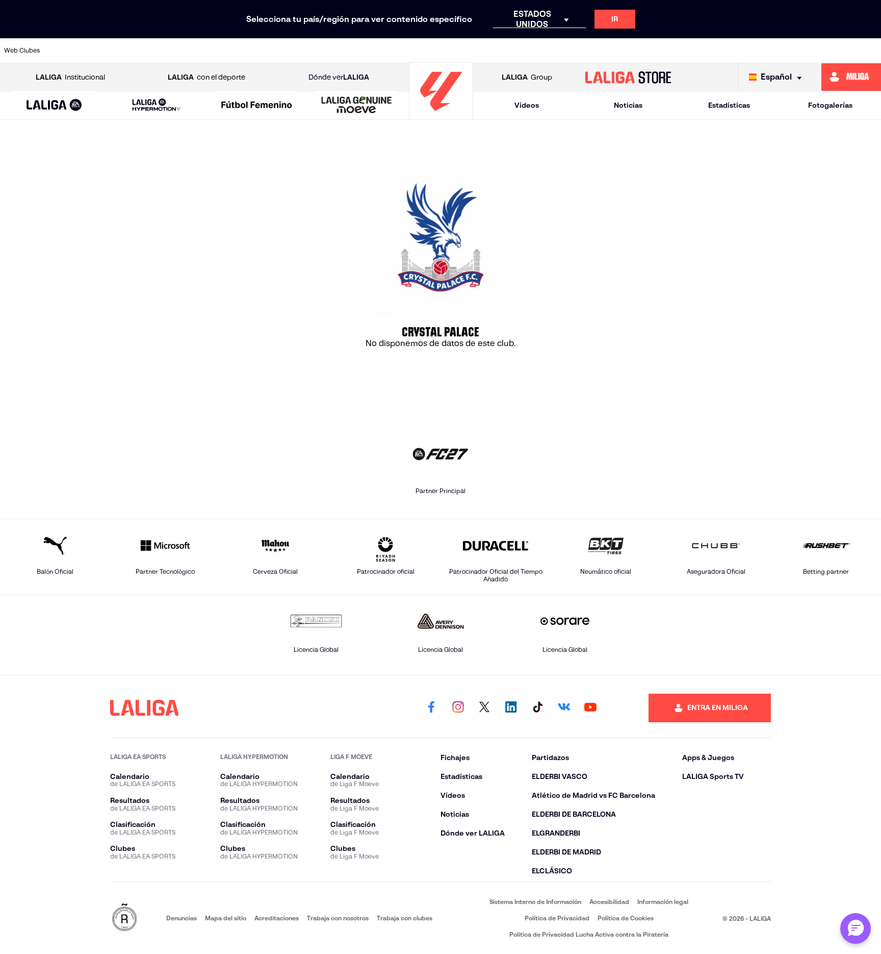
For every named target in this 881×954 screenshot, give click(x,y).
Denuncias (181, 918)
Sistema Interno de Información (535, 901)
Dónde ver (338, 77)
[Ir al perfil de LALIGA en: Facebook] (431, 708)
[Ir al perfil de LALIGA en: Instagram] (458, 708)
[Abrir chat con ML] (855, 928)
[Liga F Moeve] (257, 105)
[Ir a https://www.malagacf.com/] (450, 50)
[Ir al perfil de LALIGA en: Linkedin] (511, 708)
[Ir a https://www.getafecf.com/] (367, 50)
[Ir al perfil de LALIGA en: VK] (564, 708)
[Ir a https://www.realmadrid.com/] (702, 50)
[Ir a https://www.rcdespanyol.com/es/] (618, 50)
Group (527, 77)
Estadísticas (729, 105)
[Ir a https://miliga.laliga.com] (851, 77)
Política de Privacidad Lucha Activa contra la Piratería (588, 934)
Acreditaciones (276, 918)
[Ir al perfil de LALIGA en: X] (484, 708)
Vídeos (526, 105)
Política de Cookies (626, 918)
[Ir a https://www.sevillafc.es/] (785, 50)
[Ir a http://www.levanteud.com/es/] (409, 50)
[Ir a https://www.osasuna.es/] (157, 50)
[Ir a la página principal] (441, 115)
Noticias (628, 105)
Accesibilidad (609, 901)
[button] (54, 105)
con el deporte (206, 77)
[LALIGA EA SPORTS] (54, 105)
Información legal (662, 901)
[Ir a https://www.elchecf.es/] (283, 50)
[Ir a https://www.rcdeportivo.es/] (576, 50)
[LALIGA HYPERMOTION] (156, 105)
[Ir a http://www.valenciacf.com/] (827, 50)
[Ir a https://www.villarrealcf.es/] (869, 50)
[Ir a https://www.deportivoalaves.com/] (241, 50)
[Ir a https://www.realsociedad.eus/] (744, 50)
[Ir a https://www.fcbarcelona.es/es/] (325, 50)
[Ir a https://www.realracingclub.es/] (492, 50)
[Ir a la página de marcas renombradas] (124, 918)
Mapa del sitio (225, 918)
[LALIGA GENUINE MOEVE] (356, 105)
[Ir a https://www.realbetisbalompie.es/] (660, 50)
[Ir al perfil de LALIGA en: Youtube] (590, 708)
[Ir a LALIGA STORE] (628, 77)
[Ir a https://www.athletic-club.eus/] (74, 50)
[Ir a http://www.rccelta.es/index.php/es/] (199, 50)
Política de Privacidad (557, 918)
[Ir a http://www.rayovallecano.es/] (534, 50)
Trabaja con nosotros (338, 918)
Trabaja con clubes (404, 918)
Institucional (70, 77)
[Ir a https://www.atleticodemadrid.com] (115, 50)
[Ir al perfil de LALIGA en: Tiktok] (537, 708)
